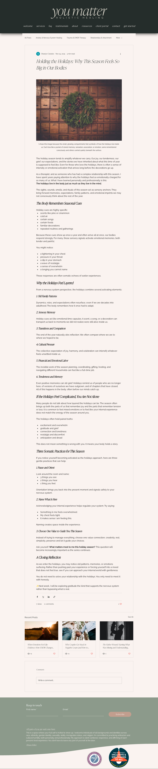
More (118, 38)
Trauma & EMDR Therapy (76, 38)
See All (130, 617)
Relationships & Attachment (101, 38)
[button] (87, 26)
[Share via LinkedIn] (49, 597)
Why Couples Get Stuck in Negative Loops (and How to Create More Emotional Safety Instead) (77, 646)
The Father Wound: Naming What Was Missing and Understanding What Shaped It (116, 646)
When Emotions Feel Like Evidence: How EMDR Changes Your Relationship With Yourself (40, 646)
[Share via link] (54, 597)
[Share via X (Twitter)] (43, 597)
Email (66, 709)
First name (31, 709)
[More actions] (120, 53)
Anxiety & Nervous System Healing (49, 38)
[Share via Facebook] (37, 597)
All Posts (28, 38)
